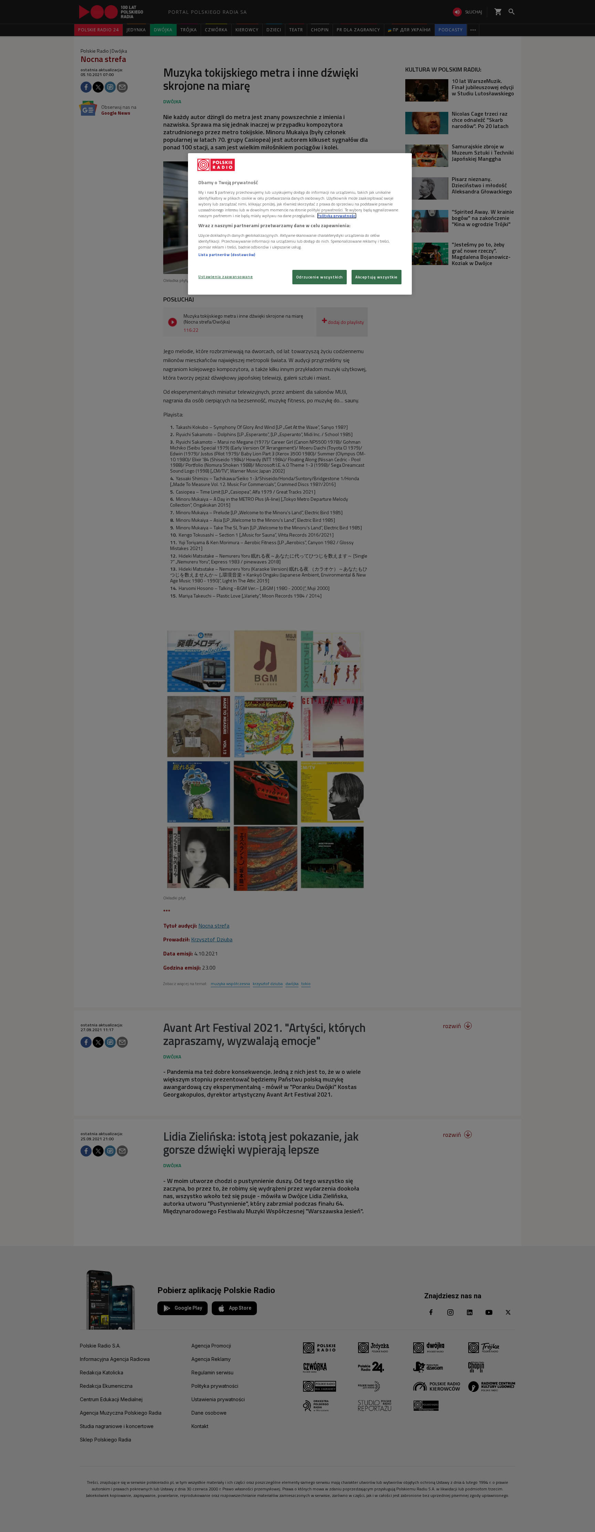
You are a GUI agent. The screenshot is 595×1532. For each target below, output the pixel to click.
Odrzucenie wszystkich (319, 277)
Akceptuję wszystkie (376, 277)
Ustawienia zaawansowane (225, 276)
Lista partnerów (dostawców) (226, 254)
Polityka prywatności (336, 216)
